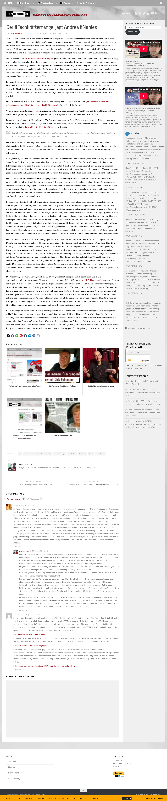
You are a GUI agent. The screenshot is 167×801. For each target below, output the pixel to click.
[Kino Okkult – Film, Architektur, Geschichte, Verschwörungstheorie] (25, 3)
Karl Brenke (82, 454)
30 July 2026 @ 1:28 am (134, 266)
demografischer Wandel (31, 454)
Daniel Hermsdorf (17, 33)
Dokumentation (46, 454)
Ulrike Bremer (100, 454)
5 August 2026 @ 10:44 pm (135, 214)
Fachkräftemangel (59, 454)
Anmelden (12, 761)
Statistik (91, 454)
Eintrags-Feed (13, 767)
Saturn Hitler (132, 61)
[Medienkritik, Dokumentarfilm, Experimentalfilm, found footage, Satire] (47, 3)
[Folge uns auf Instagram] (147, 13)
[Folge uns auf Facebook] (136, 13)
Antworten (17, 546)
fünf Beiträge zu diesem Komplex (38, 58)
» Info (156, 81)
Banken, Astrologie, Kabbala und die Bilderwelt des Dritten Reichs (139, 65)
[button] (8, 335)
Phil (129, 401)
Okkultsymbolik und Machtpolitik (142, 108)
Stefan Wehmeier (18, 615)
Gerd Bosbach (72, 454)
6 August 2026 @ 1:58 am (134, 187)
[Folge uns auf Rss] (155, 13)
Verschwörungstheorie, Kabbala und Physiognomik (139, 112)
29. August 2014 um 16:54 (41, 551)
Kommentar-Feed (15, 772)
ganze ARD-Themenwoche (91, 280)
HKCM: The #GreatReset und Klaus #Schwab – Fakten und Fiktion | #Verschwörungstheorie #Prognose (143, 424)
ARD (20, 454)
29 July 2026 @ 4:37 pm (134, 293)
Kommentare (17, 498)
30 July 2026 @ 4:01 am (134, 236)
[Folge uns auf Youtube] (151, 13)
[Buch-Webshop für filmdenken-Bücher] (86, 3)
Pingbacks (36, 498)
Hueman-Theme (40, 794)
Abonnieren (132, 31)
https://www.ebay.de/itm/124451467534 (141, 207)
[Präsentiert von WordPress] (18, 794)
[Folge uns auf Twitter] (144, 13)
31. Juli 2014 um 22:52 (33, 615)
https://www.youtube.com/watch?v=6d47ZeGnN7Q (138, 175)
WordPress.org (14, 778)
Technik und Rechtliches (122, 763)
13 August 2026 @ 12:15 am (135, 163)
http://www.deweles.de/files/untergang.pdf (30, 645)
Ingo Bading (132, 389)
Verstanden (127, 798)
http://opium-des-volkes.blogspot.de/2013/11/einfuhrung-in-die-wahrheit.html (44, 666)
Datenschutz (118, 766)
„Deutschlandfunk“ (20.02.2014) (38, 127)
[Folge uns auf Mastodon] (140, 13)
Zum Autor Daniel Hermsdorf (139, 328)
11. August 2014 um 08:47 (27, 506)
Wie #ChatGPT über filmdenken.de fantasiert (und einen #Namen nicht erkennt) (142, 392)
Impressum (117, 760)
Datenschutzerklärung (154, 798)
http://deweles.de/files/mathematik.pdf (29, 634)
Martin (130, 381)
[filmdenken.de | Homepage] (18, 14)
